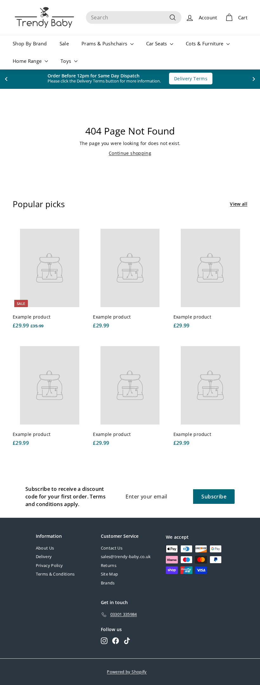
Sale (64, 43)
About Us (45, 548)
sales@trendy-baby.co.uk (126, 556)
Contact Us (112, 548)
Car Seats (157, 43)
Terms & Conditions (55, 574)
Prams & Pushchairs (105, 43)
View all (238, 204)
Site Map (109, 574)
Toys (67, 61)
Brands (108, 583)
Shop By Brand (30, 43)
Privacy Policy (49, 565)
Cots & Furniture (205, 43)
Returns (108, 565)
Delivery (44, 556)
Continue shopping (130, 153)
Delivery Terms (190, 79)
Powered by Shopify (126, 672)
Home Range (28, 61)
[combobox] (134, 17)
